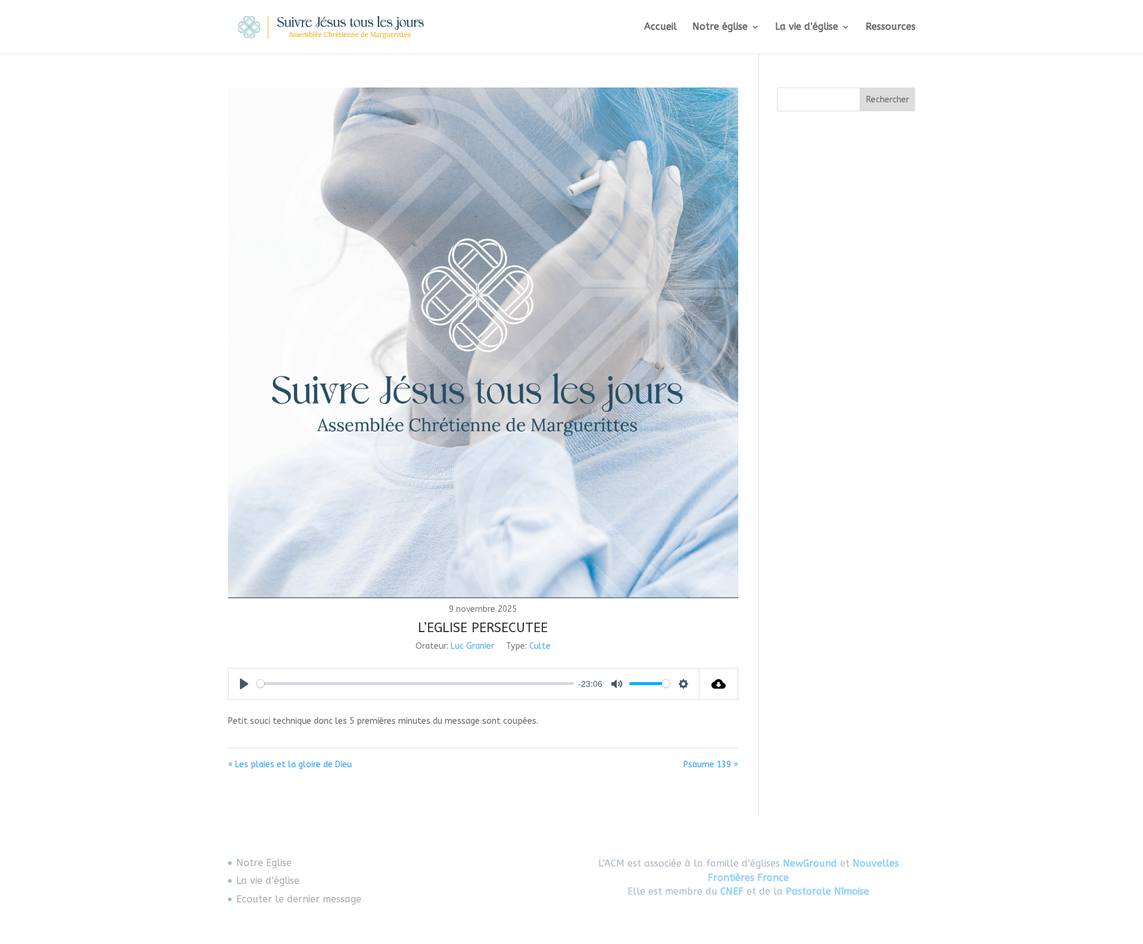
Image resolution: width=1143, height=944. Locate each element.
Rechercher (887, 100)
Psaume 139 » (710, 764)
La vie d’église (806, 27)
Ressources (891, 27)
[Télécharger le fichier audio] (718, 684)
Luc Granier (472, 646)
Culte (540, 646)
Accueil (660, 27)
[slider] (415, 683)
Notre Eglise (264, 862)
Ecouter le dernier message (298, 899)
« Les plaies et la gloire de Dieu (290, 764)
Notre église (720, 27)
